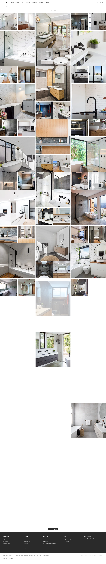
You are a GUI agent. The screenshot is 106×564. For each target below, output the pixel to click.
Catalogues (25, 543)
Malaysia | (11, 555)
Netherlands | (17, 555)
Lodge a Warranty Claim (68, 539)
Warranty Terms (6, 541)
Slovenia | (31, 555)
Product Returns (67, 541)
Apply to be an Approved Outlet (49, 543)
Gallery (24, 548)
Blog (24, 545)
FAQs (4, 539)
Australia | (5, 555)
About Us (25, 539)
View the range (53, 529)
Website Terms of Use (93, 555)
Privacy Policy (84, 555)
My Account (45, 539)
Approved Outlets (26, 541)
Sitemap (101, 555)
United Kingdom (45, 555)
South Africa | (37, 555)
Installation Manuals (7, 543)
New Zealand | (24, 555)
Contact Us (45, 541)
